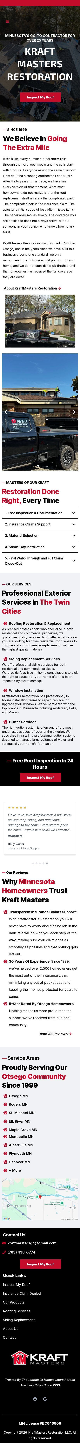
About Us (10, 1329)
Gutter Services (22, 722)
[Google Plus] (45, 1399)
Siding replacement (19, 1320)
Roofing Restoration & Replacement (39, 623)
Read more (15, 835)
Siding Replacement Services (34, 659)
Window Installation (26, 690)
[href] (40, 1199)
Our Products (13, 1302)
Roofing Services (16, 1311)
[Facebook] (35, 1399)
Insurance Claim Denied (22, 1293)
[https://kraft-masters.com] (40, 1360)
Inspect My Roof (16, 1285)
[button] (7, 21)
